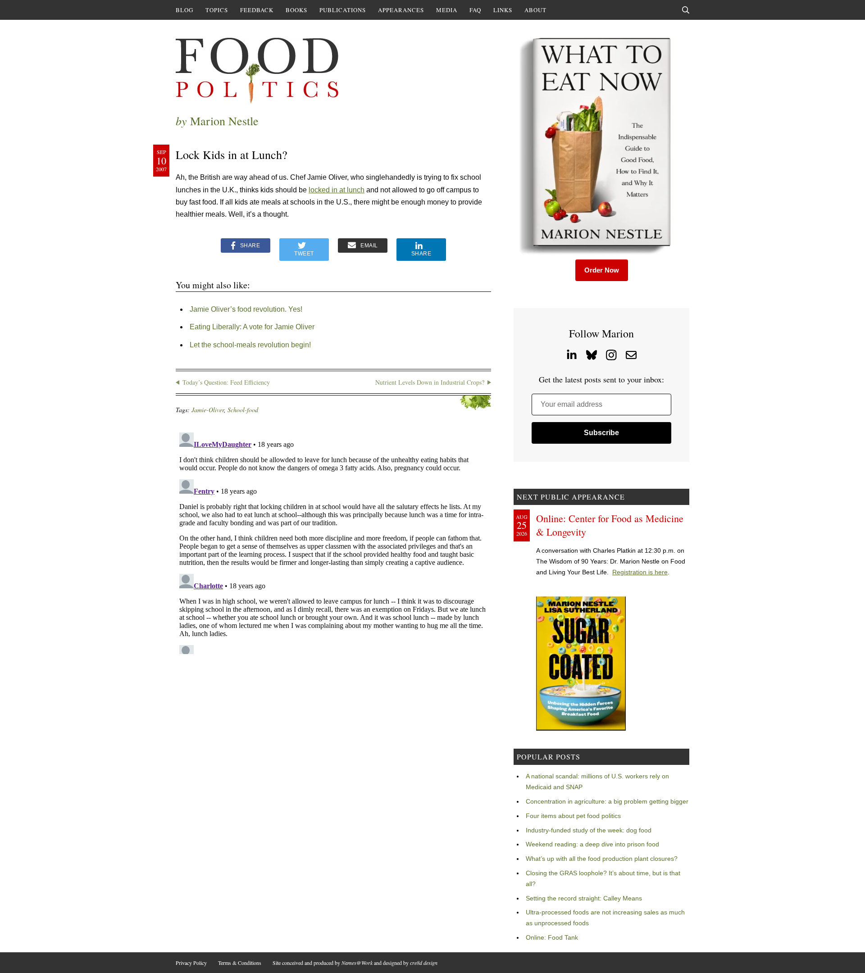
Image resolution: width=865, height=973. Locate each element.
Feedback (256, 10)
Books (296, 10)
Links (502, 10)
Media (446, 10)
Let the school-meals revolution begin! (250, 345)
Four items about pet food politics (573, 815)
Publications (342, 10)
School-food (243, 409)
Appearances (401, 10)
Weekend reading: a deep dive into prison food (592, 844)
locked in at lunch (336, 190)
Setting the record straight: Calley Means (584, 898)
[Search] (686, 10)
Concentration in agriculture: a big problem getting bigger (607, 801)
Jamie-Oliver (207, 409)
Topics (216, 10)
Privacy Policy (191, 962)
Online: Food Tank (552, 937)
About (535, 10)
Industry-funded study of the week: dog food (588, 830)
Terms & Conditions (239, 962)
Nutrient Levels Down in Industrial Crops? (429, 382)
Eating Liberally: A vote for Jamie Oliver (252, 327)
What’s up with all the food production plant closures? (602, 858)
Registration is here (640, 572)
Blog (184, 10)
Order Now (601, 270)
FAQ (475, 10)
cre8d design (423, 962)
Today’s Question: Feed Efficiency (226, 382)
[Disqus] (333, 541)
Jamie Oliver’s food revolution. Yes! (246, 309)
